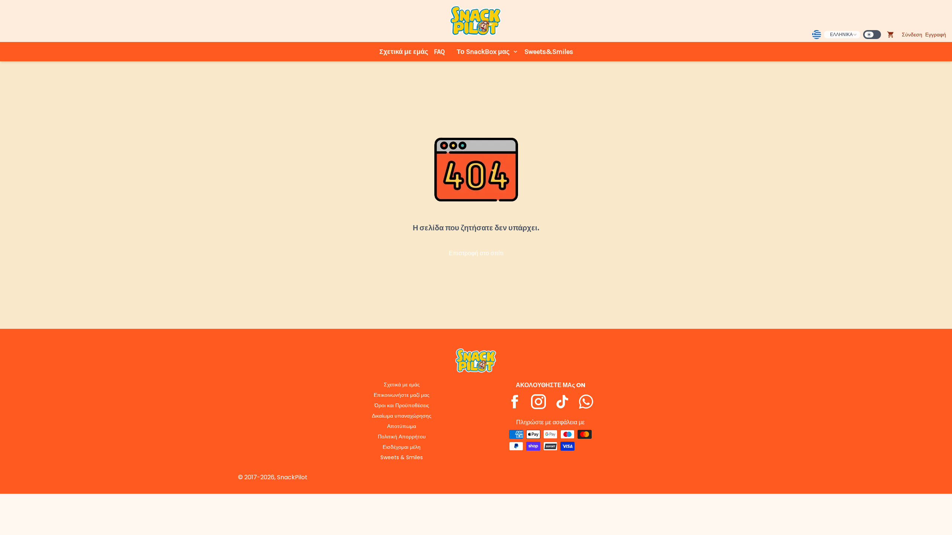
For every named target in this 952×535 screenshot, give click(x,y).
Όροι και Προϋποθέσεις (401, 405)
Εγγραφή (935, 34)
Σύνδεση (912, 34)
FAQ (439, 52)
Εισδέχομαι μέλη (402, 447)
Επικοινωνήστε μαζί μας (402, 395)
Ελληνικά (841, 34)
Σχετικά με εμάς (403, 52)
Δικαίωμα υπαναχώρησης (401, 415)
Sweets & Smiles (401, 457)
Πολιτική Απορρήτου (402, 436)
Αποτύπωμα (401, 426)
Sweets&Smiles (548, 52)
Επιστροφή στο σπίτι (476, 253)
